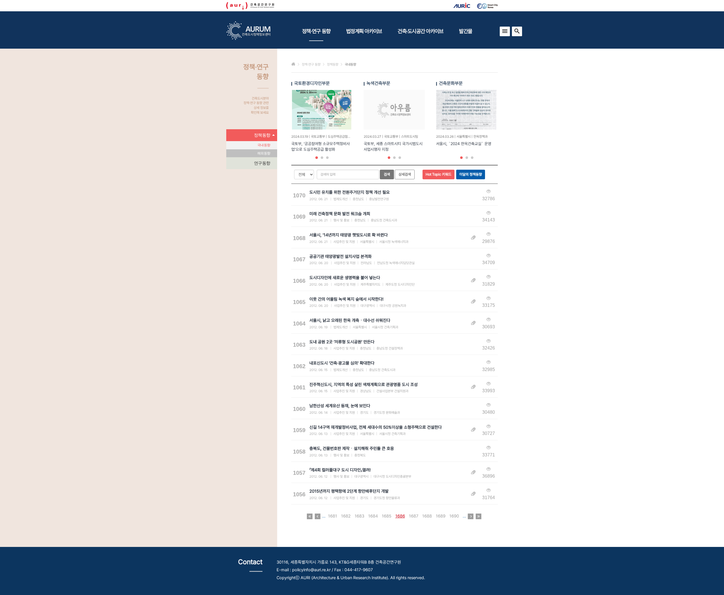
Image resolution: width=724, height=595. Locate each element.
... (324, 516)
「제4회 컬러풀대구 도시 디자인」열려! (340, 470)
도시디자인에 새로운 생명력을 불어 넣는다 (344, 277)
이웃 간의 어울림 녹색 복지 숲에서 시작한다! (346, 299)
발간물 (465, 31)
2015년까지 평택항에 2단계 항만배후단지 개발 (349, 491)
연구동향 (262, 163)
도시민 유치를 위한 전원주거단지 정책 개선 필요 (349, 192)
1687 (413, 516)
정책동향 (262, 135)
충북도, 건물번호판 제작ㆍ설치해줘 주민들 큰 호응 (351, 448)
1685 (386, 516)
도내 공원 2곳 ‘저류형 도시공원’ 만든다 (341, 341)
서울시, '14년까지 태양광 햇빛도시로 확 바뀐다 (348, 235)
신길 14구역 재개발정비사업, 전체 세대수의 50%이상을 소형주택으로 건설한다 (375, 427)
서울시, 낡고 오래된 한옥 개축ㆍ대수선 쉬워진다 (349, 320)
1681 (332, 516)
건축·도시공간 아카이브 (420, 31)
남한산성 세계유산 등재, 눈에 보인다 (339, 405)
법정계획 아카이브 (364, 31)
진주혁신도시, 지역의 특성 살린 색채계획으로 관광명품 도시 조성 (363, 384)
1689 (440, 516)
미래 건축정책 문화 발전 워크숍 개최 (339, 213)
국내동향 (263, 145)
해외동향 (263, 153)
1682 (346, 516)
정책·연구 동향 (316, 31)
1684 (373, 516)
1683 (359, 516)
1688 (427, 516)
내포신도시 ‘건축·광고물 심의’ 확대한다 (341, 363)
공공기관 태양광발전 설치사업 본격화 (340, 256)
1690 (454, 516)
